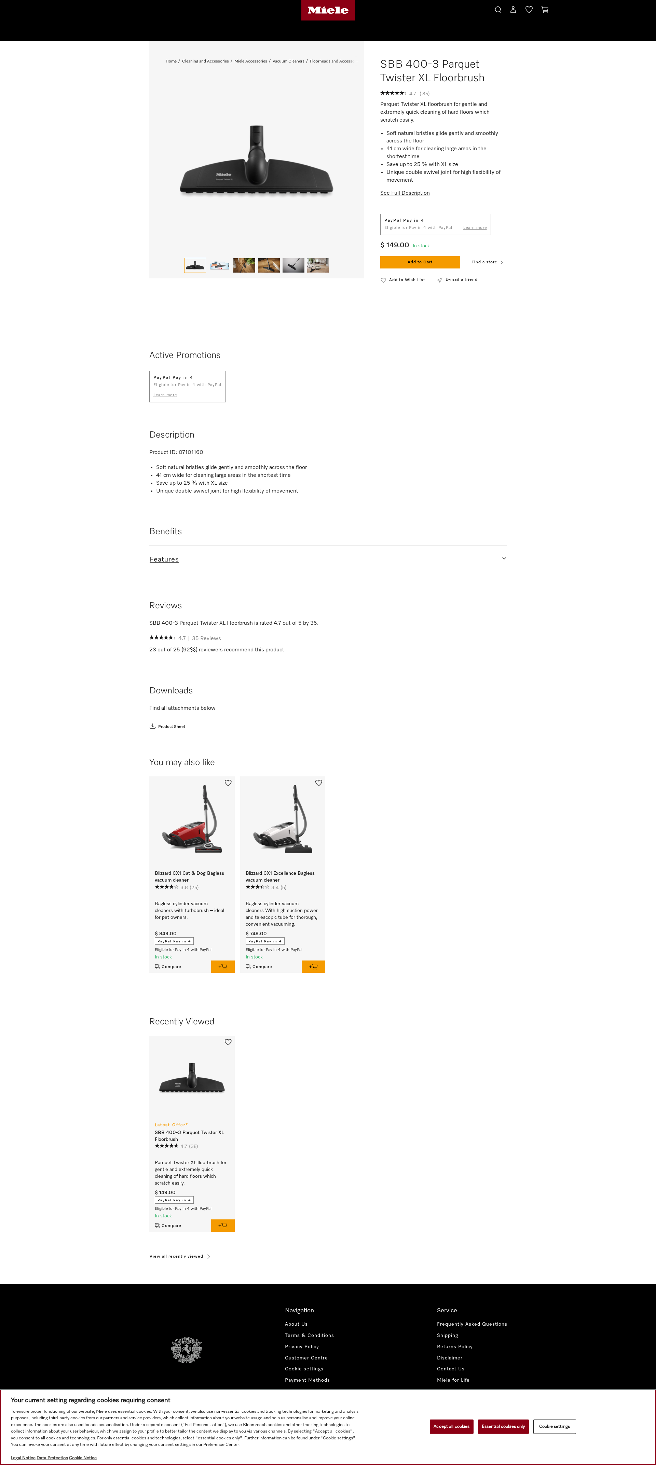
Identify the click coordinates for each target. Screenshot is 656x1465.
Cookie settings (554, 1426)
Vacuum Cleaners (288, 61)
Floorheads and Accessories (335, 61)
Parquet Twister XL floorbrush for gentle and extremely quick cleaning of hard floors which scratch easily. (191, 1173)
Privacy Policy (302, 1346)
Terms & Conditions (309, 1335)
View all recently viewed (176, 1257)
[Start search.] (498, 9)
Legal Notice (23, 1458)
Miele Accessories (250, 61)
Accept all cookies (451, 1426)
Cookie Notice (83, 1458)
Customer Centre (306, 1358)
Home (171, 61)
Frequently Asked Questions (472, 1324)
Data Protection (52, 1458)
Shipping (447, 1335)
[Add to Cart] (223, 966)
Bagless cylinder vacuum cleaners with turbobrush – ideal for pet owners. (189, 910)
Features (164, 559)
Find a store (484, 262)
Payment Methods (307, 1380)
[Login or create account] (513, 11)
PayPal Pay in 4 (174, 941)
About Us (296, 1324)
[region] (328, 1427)
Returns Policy (455, 1346)
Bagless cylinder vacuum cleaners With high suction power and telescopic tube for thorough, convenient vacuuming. (282, 914)
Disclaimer (450, 1358)
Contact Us (451, 1369)
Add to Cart (420, 262)
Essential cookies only (503, 1426)
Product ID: (163, 452)
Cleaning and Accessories (205, 61)
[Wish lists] (529, 11)
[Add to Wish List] (228, 782)
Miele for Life (453, 1380)
